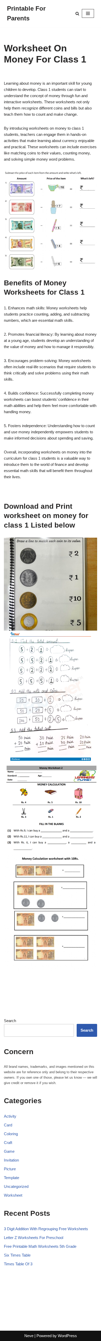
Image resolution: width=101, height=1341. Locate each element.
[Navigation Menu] (88, 13)
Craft (8, 1142)
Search (10, 1020)
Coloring (11, 1134)
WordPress (67, 1336)
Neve (28, 1336)
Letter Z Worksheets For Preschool (33, 1237)
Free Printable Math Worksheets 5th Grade (40, 1246)
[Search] (77, 13)
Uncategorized (16, 1186)
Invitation (11, 1160)
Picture (10, 1169)
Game (9, 1151)
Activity (10, 1116)
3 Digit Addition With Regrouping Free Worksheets (46, 1229)
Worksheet (13, 1195)
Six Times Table (17, 1255)
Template (11, 1177)
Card (8, 1125)
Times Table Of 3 (18, 1264)
